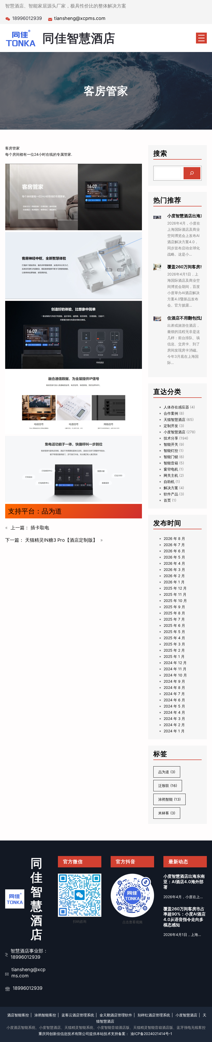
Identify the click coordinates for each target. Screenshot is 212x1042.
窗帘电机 (171, 469)
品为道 (52, 511)
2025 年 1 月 (174, 656)
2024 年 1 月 (174, 731)
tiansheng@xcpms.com (79, 18)
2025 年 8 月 (174, 613)
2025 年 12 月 (175, 588)
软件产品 (171, 494)
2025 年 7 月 (174, 619)
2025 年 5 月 (174, 631)
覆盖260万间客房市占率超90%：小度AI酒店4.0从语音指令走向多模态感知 (184, 916)
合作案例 (171, 413)
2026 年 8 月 (174, 538)
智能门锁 (171, 457)
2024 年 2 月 (174, 725)
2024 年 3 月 (174, 718)
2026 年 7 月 (174, 544)
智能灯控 (171, 450)
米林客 (166, 813)
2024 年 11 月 (175, 669)
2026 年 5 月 (174, 557)
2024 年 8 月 (174, 687)
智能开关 (171, 444)
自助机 (169, 481)
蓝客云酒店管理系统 (78, 1015)
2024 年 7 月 (174, 693)
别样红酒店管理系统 (154, 1015)
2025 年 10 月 (175, 600)
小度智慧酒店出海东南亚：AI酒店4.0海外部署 (184, 882)
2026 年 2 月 (174, 576)
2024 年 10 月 (175, 675)
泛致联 (167, 785)
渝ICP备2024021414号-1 (151, 1033)
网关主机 (171, 475)
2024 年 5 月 (174, 706)
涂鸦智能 (169, 799)
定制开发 (171, 425)
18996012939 (27, 988)
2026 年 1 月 (174, 582)
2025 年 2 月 (174, 650)
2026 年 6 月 (174, 551)
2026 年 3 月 (174, 569)
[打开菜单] (201, 38)
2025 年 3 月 (174, 644)
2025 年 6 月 (174, 625)
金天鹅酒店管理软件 (116, 1015)
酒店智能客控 (18, 1015)
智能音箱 (171, 463)
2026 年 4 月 (174, 563)
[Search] (192, 173)
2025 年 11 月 (175, 594)
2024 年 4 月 (174, 712)
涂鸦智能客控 (45, 1015)
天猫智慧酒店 (174, 419)
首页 (167, 500)
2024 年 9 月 (174, 681)
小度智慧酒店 (174, 432)
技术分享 (171, 438)
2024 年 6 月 (174, 700)
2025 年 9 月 (174, 607)
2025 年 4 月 (174, 638)
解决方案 (171, 488)
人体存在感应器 (176, 407)
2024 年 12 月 (175, 662)
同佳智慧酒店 (78, 38)
